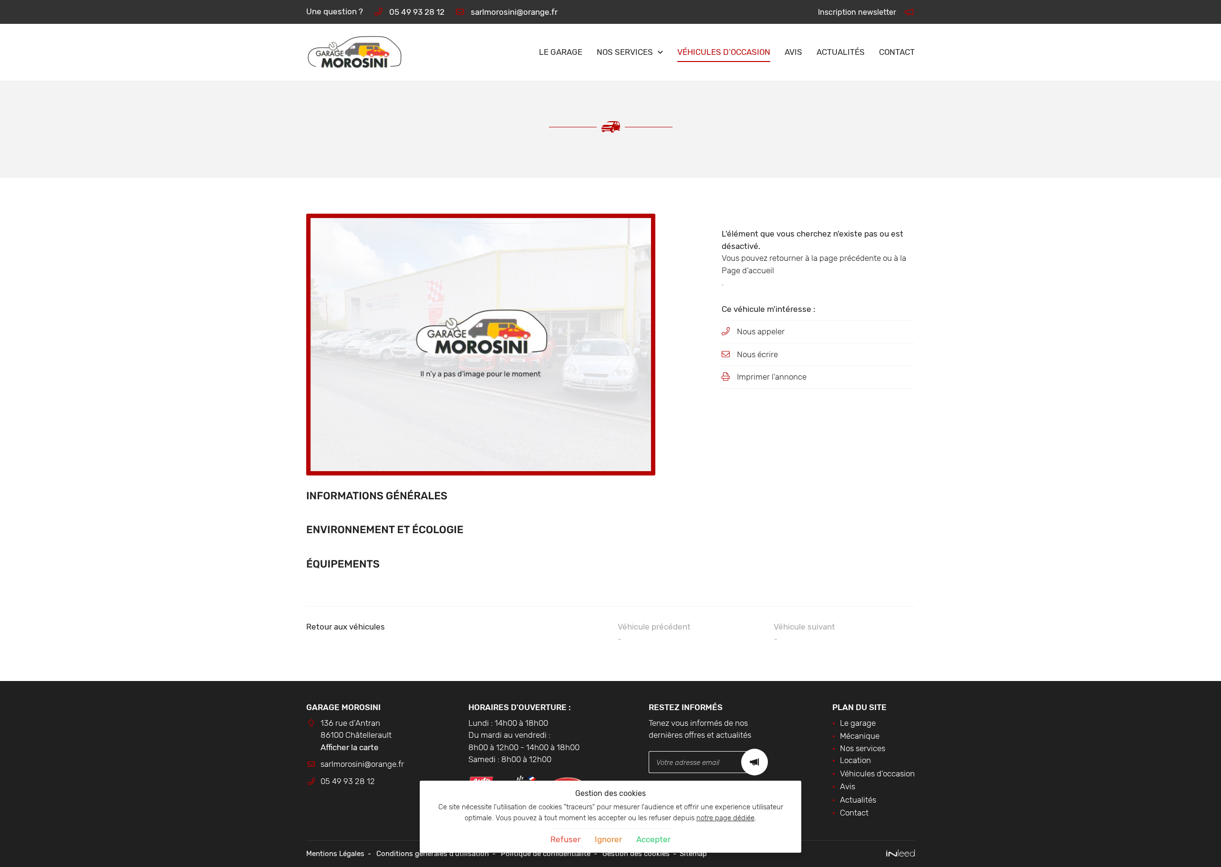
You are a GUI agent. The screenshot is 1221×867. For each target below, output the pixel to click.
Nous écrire (757, 354)
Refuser (565, 839)
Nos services (862, 748)
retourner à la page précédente (825, 258)
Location (855, 760)
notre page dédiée (725, 818)
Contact (897, 52)
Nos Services (625, 52)
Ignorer (608, 839)
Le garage (560, 52)
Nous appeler (761, 331)
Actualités (841, 52)
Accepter (653, 839)
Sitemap (693, 853)
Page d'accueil (748, 270)
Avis (793, 52)
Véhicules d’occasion (723, 52)
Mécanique (860, 736)
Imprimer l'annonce (772, 377)
